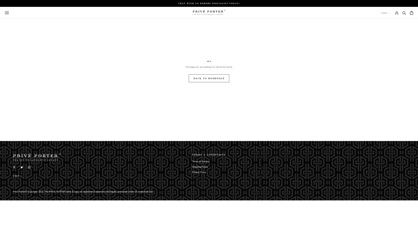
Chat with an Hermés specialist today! (209, 3)
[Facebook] (14, 167)
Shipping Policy (200, 166)
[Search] (404, 13)
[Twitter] (22, 167)
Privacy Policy (199, 172)
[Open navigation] (7, 12)
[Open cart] (411, 13)
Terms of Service (200, 161)
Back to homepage (209, 78)
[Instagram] (29, 167)
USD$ (384, 13)
